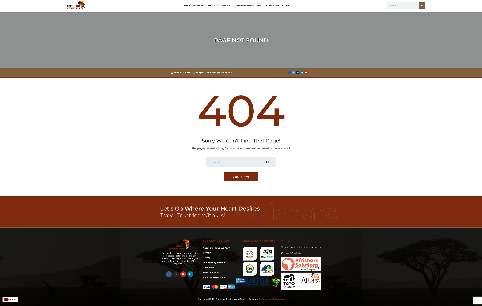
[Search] (422, 5)
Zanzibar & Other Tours (248, 5)
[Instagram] (297, 72)
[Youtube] (306, 72)
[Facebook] (289, 72)
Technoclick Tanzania (273, 299)
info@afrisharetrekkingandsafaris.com (303, 247)
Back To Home (241, 176)
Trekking (211, 5)
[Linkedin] (302, 72)
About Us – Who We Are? (216, 248)
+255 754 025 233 (293, 253)
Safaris (225, 5)
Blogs (285, 5)
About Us (198, 5)
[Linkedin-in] (190, 274)
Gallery (206, 258)
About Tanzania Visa (214, 277)
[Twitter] (293, 72)
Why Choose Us (211, 272)
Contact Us (272, 5)
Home (187, 5)
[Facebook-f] (169, 274)
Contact (207, 253)
